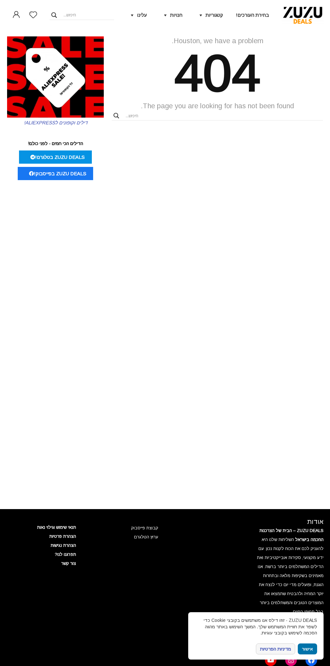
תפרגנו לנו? (65, 554)
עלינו (142, 15)
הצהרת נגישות (63, 545)
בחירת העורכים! (252, 15)
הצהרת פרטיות (62, 536)
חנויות (176, 15)
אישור (307, 649)
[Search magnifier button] (54, 15)
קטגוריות (214, 15)
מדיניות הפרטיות (275, 649)
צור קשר (68, 563)
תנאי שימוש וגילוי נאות (56, 527)
